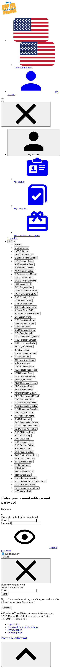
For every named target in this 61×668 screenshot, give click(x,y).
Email (4, 520)
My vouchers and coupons (27, 235)
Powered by (14, 638)
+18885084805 (19, 619)
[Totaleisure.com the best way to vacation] (9, 14)
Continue (6, 608)
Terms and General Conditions (23, 627)
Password (6, 523)
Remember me (11, 553)
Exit (16, 238)
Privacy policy (15, 629)
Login (10, 238)
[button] (2, 100)
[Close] (26, 570)
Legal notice (14, 624)
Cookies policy (15, 632)
